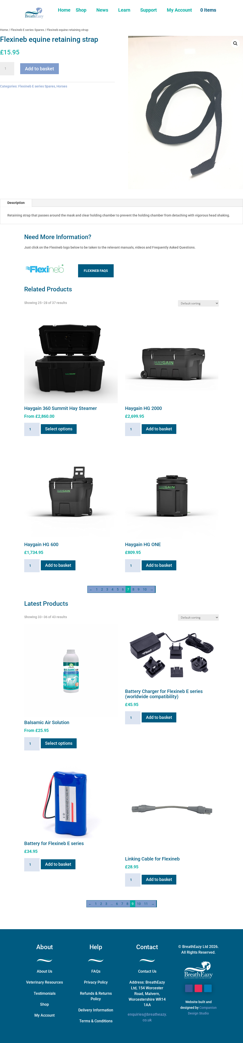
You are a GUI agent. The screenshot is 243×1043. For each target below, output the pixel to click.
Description (16, 203)
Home (64, 10)
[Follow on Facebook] (189, 988)
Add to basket (39, 69)
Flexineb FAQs (96, 271)
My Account (179, 10)
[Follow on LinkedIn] (208, 988)
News (102, 10)
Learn (124, 10)
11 (146, 904)
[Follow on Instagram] (198, 988)
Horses (61, 86)
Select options (58, 428)
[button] (235, 43)
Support (148, 10)
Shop (81, 10)
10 (145, 589)
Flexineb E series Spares (27, 30)
